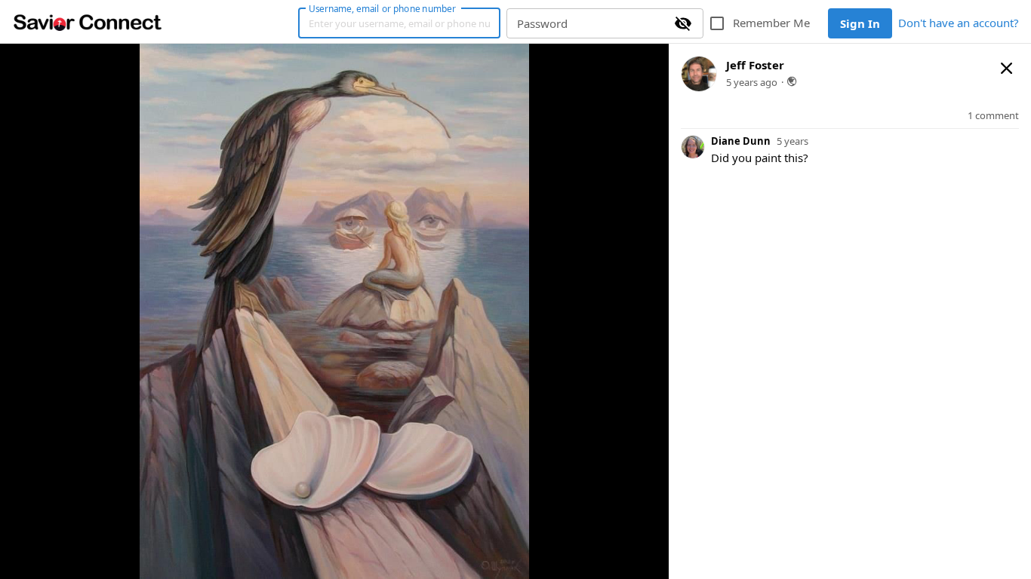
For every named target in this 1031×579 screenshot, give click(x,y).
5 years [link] (792, 141)
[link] (87, 22)
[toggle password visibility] (683, 23)
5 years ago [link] (751, 82)
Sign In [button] (860, 23)
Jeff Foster (755, 64)
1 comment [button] (993, 115)
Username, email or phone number (382, 8)
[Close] (1007, 68)
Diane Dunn (741, 141)
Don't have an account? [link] (958, 22)
